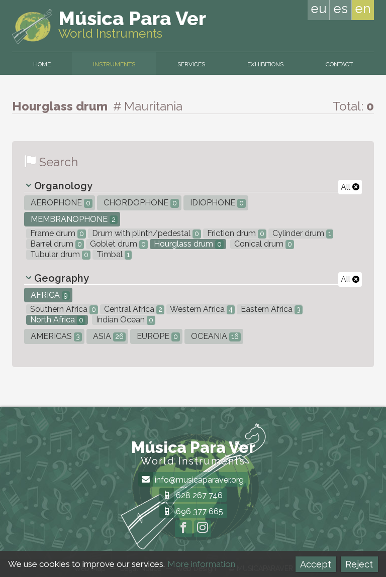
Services (191, 64)
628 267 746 (198, 495)
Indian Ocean (123, 319)
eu (319, 8)
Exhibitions (265, 64)
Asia (107, 336)
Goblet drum (117, 244)
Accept (315, 564)
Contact (339, 64)
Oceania (214, 336)
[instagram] (202, 528)
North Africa (55, 319)
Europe (156, 336)
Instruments (114, 64)
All (346, 187)
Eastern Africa (270, 309)
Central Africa (132, 309)
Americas (54, 336)
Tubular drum (58, 254)
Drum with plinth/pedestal (144, 233)
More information (201, 564)
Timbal (112, 254)
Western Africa (200, 309)
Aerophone (59, 202)
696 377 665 (198, 511)
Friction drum (234, 233)
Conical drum (262, 244)
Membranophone (72, 219)
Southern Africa (62, 309)
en (363, 8)
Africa (48, 295)
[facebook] (183, 528)
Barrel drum (55, 244)
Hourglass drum (187, 244)
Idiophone (216, 202)
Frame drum (56, 233)
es (340, 8)
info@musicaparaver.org (198, 480)
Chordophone (139, 202)
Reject (359, 564)
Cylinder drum (300, 233)
